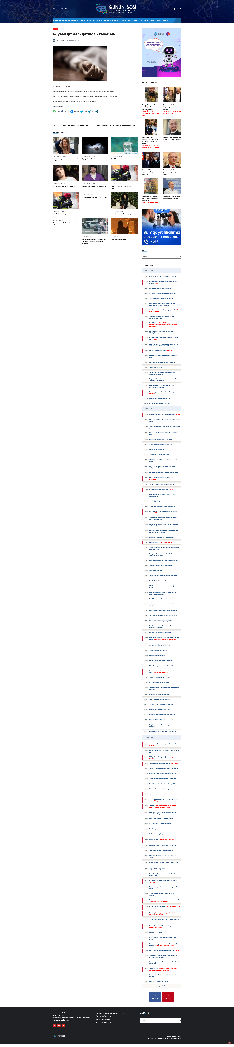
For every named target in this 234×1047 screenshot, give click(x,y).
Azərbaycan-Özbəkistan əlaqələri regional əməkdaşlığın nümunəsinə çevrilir (162, 304)
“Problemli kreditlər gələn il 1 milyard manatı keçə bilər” (164, 920)
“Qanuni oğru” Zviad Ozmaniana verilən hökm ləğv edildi (164, 420)
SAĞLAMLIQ (152, 20)
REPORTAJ (95, 20)
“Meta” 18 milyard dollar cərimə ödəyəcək (161, 484)
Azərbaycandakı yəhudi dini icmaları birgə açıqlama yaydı (162, 495)
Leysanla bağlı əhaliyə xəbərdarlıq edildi (161, 298)
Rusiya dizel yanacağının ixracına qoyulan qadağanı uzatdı (162, 467)
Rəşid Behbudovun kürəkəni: (164, 907)
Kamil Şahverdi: (163, 324)
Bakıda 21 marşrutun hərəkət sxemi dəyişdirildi (163, 575)
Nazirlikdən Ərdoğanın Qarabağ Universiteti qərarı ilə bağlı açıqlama (162, 813)
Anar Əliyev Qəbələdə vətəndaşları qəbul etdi (163, 881)
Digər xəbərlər (162, 986)
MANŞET (55, 20)
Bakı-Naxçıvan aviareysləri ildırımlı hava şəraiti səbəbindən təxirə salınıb (163, 531)
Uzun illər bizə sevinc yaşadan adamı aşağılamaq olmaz (164, 638)
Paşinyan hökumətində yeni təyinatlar (160, 621)
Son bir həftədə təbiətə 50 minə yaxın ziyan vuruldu (162, 894)
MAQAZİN (159, 20)
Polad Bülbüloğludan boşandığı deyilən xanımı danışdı (172, 109)
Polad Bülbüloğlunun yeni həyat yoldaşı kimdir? (170, 172)
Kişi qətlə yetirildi (88, 159)
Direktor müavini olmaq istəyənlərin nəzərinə (162, 276)
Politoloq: (164, 913)
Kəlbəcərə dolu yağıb (155, 932)
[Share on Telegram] (90, 111)
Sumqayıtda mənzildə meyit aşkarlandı (161, 850)
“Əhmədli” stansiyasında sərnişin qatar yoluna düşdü (163, 856)
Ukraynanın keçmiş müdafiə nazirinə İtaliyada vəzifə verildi (163, 732)
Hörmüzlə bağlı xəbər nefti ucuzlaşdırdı (161, 719)
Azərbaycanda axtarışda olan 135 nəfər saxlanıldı (164, 560)
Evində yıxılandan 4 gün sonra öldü (94, 197)
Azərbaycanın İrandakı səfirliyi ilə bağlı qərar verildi (163, 938)
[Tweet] (83, 111)
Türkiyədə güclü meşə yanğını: (163, 757)
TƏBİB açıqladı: (163, 969)
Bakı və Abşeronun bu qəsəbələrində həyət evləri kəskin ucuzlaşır (164, 525)
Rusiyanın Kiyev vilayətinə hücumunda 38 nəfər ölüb (163, 338)
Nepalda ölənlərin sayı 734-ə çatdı (159, 398)
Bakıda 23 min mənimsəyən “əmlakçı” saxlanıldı (163, 768)
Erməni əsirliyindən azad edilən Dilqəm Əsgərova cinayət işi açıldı (164, 548)
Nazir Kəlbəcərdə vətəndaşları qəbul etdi (164, 950)
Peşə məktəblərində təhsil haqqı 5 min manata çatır (163, 512)
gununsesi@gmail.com (105, 1019)
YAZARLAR (134, 20)
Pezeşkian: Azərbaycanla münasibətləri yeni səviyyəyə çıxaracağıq (162, 554)
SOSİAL (119, 20)
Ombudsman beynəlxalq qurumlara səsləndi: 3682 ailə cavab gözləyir (163, 593)
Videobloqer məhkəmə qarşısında (123, 214)
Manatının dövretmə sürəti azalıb (159, 682)
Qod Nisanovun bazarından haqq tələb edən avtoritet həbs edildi (150, 142)
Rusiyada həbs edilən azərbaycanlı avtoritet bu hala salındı (150, 110)
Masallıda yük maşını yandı (62, 214)
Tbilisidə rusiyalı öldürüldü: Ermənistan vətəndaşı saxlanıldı (164, 688)
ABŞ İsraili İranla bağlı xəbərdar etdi (160, 823)
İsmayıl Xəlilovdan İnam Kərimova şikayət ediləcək (150, 172)
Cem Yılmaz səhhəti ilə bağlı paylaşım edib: (163, 310)
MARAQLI (165, 20)
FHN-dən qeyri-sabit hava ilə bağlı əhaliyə (162, 392)
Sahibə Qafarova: (162, 840)
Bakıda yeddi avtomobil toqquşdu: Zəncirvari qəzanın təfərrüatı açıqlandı (94, 241)
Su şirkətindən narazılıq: (120, 159)
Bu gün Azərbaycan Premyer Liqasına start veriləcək (162, 725)
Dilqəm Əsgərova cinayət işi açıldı (159, 694)
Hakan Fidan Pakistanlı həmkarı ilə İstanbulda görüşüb (163, 282)
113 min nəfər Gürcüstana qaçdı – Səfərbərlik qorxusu (162, 975)
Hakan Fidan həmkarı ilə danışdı (161, 489)
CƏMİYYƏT (83, 20)
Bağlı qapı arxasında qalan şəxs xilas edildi (162, 362)
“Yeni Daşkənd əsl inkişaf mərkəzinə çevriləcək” (163, 800)
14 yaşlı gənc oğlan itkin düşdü (64, 186)
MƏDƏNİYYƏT (126, 20)
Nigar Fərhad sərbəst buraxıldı (158, 981)
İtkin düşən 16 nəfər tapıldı (157, 655)
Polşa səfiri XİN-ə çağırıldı (157, 869)
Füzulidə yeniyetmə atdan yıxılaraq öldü (161, 666)
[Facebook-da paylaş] (63, 111)
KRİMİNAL (140, 20)
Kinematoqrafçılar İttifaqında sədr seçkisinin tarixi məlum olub (164, 962)
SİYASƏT (67, 20)
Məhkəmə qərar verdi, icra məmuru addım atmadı (164, 900)
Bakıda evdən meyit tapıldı (157, 449)
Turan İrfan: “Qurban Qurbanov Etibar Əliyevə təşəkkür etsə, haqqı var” (163, 956)
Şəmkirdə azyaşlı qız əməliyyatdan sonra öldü (163, 610)
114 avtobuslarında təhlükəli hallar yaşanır (162, 926)
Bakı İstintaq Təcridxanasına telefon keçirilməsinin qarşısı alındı (164, 874)
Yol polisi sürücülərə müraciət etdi (159, 699)
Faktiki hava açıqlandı (155, 367)
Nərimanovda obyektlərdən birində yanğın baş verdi (163, 433)
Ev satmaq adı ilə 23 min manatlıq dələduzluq (163, 845)
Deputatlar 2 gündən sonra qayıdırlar (160, 677)
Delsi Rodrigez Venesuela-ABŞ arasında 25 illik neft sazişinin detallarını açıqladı (163, 345)
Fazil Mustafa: (160, 542)
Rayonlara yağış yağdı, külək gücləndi (160, 632)
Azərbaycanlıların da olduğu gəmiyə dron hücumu (164, 744)
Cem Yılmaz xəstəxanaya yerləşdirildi (160, 439)
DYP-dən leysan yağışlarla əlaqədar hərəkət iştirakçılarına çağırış (162, 332)
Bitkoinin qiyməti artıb (156, 829)
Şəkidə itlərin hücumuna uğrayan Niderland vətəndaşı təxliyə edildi (162, 373)
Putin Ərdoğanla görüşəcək (157, 834)
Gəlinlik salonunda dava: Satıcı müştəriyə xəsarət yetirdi (164, 604)
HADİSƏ (146, 20)
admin (62, 40)
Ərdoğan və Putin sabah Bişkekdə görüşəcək (162, 293)
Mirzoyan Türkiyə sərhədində (160, 350)
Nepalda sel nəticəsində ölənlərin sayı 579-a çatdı (164, 784)
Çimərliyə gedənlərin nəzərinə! (158, 650)
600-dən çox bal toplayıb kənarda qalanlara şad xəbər (163, 863)
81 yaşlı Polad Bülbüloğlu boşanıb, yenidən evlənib (172, 139)
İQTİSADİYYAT (75, 20)
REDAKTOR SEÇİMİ (104, 20)
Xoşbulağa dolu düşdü (158, 794)
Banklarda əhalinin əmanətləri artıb (159, 581)
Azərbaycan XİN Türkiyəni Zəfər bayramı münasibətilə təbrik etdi (161, 386)
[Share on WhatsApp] (56, 111)
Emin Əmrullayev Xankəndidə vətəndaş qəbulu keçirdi (163, 887)
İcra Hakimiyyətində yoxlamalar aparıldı (161, 818)
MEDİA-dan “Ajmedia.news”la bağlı (161, 478)
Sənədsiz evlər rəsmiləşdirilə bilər (163, 763)
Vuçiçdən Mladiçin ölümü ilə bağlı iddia (161, 444)
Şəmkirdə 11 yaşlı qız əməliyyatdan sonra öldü (163, 773)
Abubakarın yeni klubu (156, 570)
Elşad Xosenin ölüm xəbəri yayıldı (94, 186)
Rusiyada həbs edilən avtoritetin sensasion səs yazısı (150, 199)
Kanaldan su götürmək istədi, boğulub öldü (162, 714)
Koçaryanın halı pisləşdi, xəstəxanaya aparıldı (171, 197)
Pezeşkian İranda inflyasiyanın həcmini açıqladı (163, 472)
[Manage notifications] (229, 1042)
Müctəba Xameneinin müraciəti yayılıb (160, 789)
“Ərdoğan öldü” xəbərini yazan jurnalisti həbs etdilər (163, 460)
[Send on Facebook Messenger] (74, 111)
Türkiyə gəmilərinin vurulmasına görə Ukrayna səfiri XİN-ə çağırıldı (163, 518)
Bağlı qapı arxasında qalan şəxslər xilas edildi (163, 615)
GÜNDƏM (61, 20)
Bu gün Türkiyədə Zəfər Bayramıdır (159, 403)
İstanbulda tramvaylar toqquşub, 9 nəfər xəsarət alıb (164, 751)
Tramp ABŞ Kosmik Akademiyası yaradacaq (162, 778)
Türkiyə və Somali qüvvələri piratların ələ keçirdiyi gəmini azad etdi (164, 427)
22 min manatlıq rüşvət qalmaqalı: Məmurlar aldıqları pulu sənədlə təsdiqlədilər (162, 644)
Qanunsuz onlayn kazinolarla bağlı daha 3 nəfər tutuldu (163, 944)
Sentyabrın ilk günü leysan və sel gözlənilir (162, 537)
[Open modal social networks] (96, 111)
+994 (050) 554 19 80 (105, 1016)
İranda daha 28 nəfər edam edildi (159, 454)
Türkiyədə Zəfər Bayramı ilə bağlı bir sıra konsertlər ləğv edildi (161, 317)
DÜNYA (89, 20)
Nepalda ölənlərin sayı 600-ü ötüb (159, 709)
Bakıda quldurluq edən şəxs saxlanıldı (160, 660)
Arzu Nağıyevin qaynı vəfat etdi (158, 501)
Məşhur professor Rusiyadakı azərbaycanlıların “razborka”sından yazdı (163, 379)
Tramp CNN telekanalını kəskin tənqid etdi (162, 506)
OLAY (55, 29)
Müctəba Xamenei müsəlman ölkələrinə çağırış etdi (163, 356)
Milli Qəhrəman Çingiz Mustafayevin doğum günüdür (162, 586)
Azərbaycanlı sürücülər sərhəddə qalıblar (164, 414)
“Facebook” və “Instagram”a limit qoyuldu (161, 704)
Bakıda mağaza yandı (118, 239)
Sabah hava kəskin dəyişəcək (158, 599)
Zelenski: (162, 806)
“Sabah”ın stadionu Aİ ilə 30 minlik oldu (161, 565)
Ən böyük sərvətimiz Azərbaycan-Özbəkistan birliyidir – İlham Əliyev (163, 626)
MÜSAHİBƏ (113, 20)
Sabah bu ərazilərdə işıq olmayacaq (160, 288)
